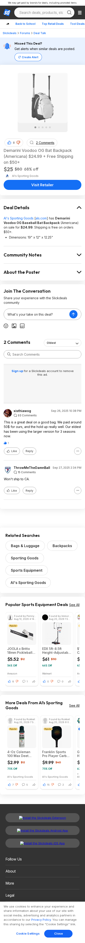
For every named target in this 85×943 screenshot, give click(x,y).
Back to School (25, 23)
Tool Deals (77, 23)
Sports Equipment (26, 570)
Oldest (51, 343)
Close (58, 933)
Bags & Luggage (25, 545)
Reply (29, 451)
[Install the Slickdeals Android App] (42, 830)
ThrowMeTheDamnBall (32, 468)
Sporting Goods (25, 558)
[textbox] (36, 314)
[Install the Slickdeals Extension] (42, 817)
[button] (18, 142)
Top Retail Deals (53, 23)
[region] (42, 922)
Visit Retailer (42, 185)
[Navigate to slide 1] (35, 127)
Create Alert (30, 57)
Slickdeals (10, 33)
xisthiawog (22, 411)
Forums (25, 33)
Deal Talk (40, 33)
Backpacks (62, 545)
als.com (41, 218)
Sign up (18, 371)
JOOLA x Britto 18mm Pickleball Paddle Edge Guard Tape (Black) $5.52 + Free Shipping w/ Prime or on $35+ (20, 650)
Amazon (12, 673)
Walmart (47, 673)
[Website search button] (69, 13)
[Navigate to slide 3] (42, 127)
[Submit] (9, 354)
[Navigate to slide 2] (39, 127)
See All (74, 605)
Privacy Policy (41, 919)
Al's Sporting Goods (19, 218)
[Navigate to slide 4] (46, 127)
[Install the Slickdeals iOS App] (42, 843)
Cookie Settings (28, 933)
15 (48, 784)
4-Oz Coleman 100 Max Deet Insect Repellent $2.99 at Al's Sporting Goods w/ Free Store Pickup (20, 754)
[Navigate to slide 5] (50, 127)
